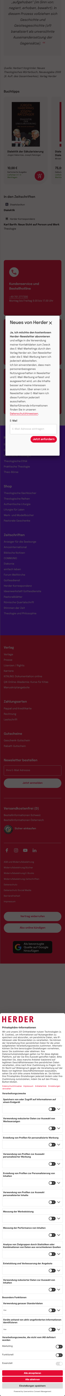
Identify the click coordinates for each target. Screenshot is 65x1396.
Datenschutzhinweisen (24, 414)
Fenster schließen (51, 323)
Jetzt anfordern (44, 439)
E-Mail (13, 421)
